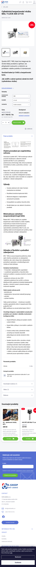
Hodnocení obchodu (7, 541)
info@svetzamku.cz (10, 508)
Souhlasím (18, 562)
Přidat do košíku (17, 122)
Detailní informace (7, 88)
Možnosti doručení (24, 115)
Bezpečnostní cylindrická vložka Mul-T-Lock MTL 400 (18, 375)
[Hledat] (20, 2)
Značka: (6, 17)
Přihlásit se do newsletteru (10, 475)
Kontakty (4, 539)
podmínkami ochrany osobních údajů (24, 470)
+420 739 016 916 (9, 512)
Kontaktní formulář (10, 522)
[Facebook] (3, 516)
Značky (3, 536)
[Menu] (34, 2)
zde (11, 553)
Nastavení (18, 557)
